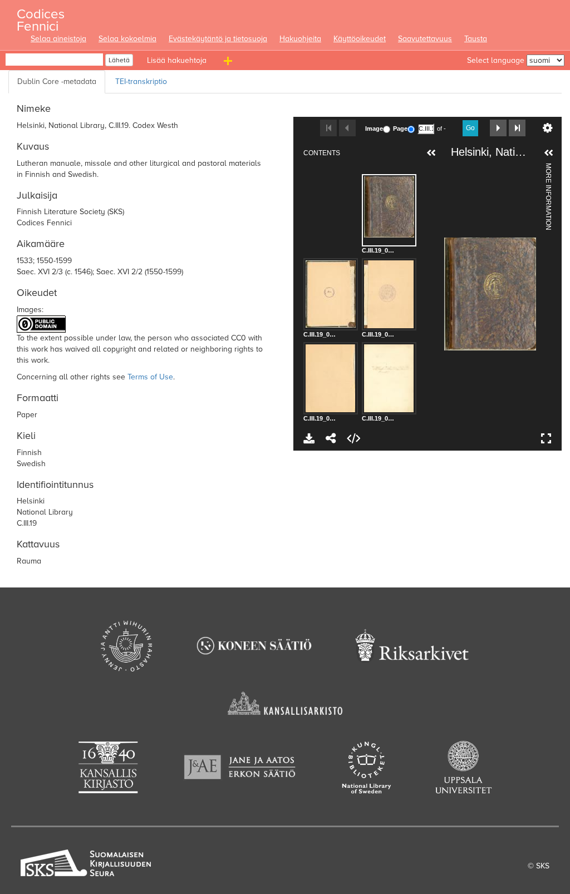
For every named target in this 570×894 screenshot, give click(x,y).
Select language (495, 60)
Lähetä (119, 60)
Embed (353, 438)
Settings (547, 128)
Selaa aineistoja (58, 38)
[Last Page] (517, 128)
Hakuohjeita (300, 38)
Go (470, 128)
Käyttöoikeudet (359, 38)
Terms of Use (150, 377)
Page (400, 128)
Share (331, 438)
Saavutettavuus (425, 38)
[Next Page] (498, 128)
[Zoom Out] (472, 169)
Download (309, 438)
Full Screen (546, 438)
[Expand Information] (548, 153)
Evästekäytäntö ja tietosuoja (218, 38)
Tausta (475, 38)
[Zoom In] (453, 169)
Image (374, 128)
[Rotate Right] (491, 169)
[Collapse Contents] (431, 153)
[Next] (527, 294)
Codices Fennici (41, 17)
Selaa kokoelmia (127, 38)
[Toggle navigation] (229, 63)
